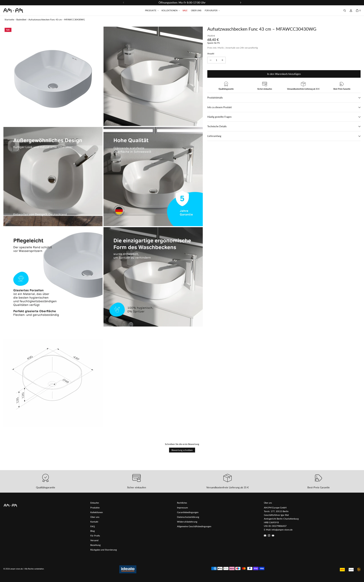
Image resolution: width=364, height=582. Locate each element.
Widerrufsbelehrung (187, 521)
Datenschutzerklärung (188, 517)
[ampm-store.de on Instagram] (269, 535)
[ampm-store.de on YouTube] (273, 535)
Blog (92, 530)
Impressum (182, 507)
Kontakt (94, 521)
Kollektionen (96, 512)
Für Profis (95, 535)
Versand (94, 540)
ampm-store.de (16, 569)
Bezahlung (95, 545)
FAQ (92, 526)
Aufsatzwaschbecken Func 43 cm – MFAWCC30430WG (56, 19)
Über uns (94, 517)
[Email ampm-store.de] (265, 535)
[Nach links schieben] (124, 3)
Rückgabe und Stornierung (103, 549)
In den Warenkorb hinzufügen (284, 73)
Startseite (9, 19)
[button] (151, 10)
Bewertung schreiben (182, 450)
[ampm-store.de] (13, 10)
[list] (103, 227)
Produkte (95, 507)
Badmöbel (21, 19)
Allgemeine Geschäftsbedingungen (194, 526)
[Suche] (345, 10)
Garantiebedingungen (187, 512)
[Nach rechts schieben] (241, 3)
